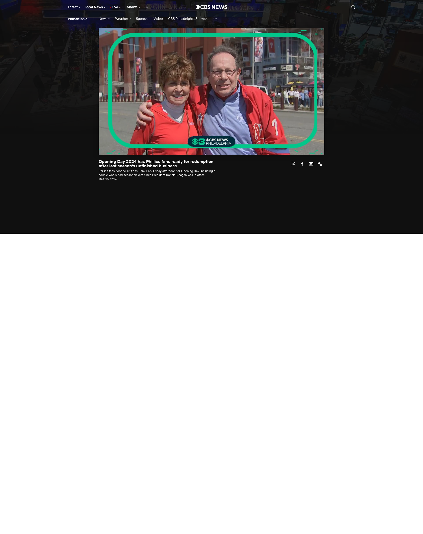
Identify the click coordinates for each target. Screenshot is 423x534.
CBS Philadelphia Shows (187, 19)
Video (158, 19)
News (103, 19)
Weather (122, 19)
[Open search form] (353, 7)
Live (115, 7)
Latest (73, 7)
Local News (94, 7)
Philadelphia (77, 19)
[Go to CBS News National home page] (211, 7)
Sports (141, 19)
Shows (132, 7)
